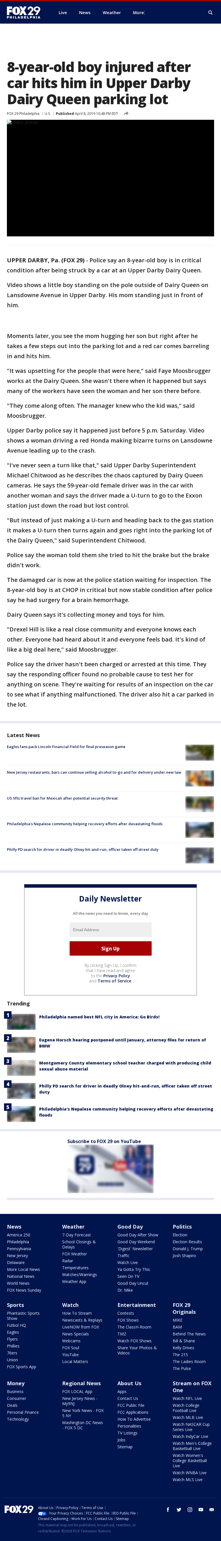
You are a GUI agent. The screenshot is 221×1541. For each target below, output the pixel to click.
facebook (168, 1509)
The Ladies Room (189, 1361)
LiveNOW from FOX (80, 1327)
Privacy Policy (116, 975)
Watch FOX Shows (134, 1340)
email (211, 1509)
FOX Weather (74, 1254)
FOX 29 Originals (184, 1308)
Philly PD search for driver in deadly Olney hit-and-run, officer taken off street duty (83, 849)
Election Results (187, 1241)
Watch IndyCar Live (190, 1436)
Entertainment (136, 1304)
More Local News (23, 1269)
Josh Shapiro (184, 1255)
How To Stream (77, 1313)
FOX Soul (70, 1347)
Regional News (81, 1383)
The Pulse (182, 1368)
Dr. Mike (125, 1290)
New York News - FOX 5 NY (83, 1413)
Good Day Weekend (136, 1241)
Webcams (71, 1340)
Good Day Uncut (132, 1283)
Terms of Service (114, 981)
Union (12, 1359)
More (138, 12)
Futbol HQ (16, 1325)
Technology (18, 1419)
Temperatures (75, 1267)
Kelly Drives (183, 1347)
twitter (179, 1509)
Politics (182, 1226)
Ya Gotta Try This (133, 1269)
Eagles (13, 1332)
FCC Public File (130, 1405)
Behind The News (189, 1334)
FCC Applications (132, 1412)
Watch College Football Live (186, 1408)
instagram (190, 1509)
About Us (129, 1383)
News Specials (75, 1334)
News (14, 1226)
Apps (122, 1391)
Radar (67, 1260)
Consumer (16, 1398)
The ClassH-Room (134, 1327)
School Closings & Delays (79, 1244)
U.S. (48, 113)
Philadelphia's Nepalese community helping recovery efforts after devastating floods (85, 823)
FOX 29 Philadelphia (23, 113)
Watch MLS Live (188, 1479)
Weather (73, 1226)
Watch (70, 1304)
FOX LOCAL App (77, 1391)
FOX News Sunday (24, 1290)
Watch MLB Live (188, 1417)
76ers (12, 1353)
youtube (200, 1509)
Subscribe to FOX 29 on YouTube (104, 1141)
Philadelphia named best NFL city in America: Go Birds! (99, 1017)
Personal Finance (23, 1412)
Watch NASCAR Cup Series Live (191, 1427)
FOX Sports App (21, 1366)
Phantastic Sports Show (23, 1315)
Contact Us (127, 1398)
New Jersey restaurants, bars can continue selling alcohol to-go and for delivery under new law (94, 772)
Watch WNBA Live (190, 1472)
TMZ (121, 1334)
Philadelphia (18, 1241)
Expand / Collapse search (210, 12)
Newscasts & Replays (82, 1320)
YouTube (70, 1354)
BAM (177, 1327)
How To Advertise (134, 1419)
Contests (125, 1313)
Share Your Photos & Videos (137, 1350)
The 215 (180, 1354)
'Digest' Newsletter (135, 1248)
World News (18, 1283)
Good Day (130, 1226)
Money (15, 1383)
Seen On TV (128, 1276)
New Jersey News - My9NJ (80, 1401)
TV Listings (127, 1433)
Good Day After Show (137, 1235)
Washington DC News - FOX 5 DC (82, 1425)
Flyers (12, 1339)
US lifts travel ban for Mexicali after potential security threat (62, 798)
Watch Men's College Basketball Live (192, 1446)
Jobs (121, 1440)
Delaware (16, 1262)
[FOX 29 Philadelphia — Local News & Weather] (26, 12)
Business (15, 1391)
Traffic (123, 1255)
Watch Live (127, 1262)
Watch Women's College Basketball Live (190, 1460)
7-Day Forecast (76, 1235)
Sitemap (125, 1446)
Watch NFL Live (187, 1398)
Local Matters (75, 1361)
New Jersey (17, 1255)
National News (21, 1276)
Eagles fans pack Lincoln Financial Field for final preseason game (66, 746)
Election (180, 1235)
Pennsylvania (19, 1248)
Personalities (129, 1426)
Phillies (13, 1346)
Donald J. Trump (188, 1248)
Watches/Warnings (79, 1274)
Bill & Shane (184, 1340)
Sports (15, 1304)
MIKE (177, 1320)
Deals (12, 1405)
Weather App (74, 1281)
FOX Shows (128, 1320)
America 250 (18, 1235)
